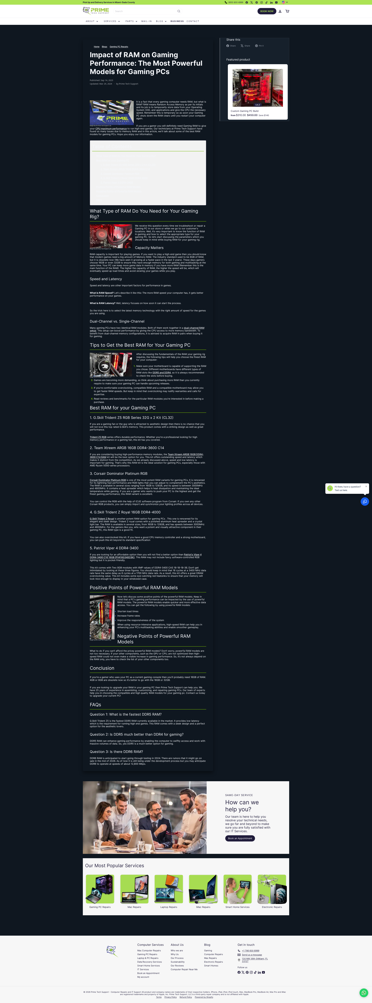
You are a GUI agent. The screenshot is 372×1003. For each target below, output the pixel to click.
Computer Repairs (213, 954)
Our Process (177, 958)
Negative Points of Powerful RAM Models (119, 191)
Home (96, 46)
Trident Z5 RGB (98, 437)
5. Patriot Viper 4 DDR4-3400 (117, 182)
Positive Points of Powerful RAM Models (118, 186)
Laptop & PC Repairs (147, 958)
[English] (285, 2)
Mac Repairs (210, 958)
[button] (364, 992)
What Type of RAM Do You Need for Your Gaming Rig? (126, 155)
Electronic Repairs (213, 961)
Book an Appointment (148, 973)
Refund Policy (186, 997)
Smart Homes (211, 965)
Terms (159, 997)
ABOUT (91, 21)
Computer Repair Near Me (184, 969)
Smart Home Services (148, 965)
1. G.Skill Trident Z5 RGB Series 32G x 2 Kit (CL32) (128, 164)
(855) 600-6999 (235, 2)
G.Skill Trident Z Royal (102, 518)
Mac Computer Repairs (149, 950)
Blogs (104, 46)
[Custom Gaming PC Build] (258, 92)
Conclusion (102, 195)
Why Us (175, 954)
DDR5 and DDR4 (162, 372)
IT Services (143, 969)
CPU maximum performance (111, 128)
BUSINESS (177, 21)
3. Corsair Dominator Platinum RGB (120, 173)
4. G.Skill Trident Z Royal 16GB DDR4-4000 (124, 177)
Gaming (208, 950)
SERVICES (111, 21)
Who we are (177, 950)
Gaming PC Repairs (119, 46)
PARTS (130, 21)
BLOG (160, 21)
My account (143, 977)
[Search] (178, 11)
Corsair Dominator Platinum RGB (108, 480)
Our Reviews (177, 965)
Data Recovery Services (149, 961)
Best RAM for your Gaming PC (112, 160)
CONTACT (193, 21)
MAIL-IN (146, 21)
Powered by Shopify (204, 997)
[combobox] (147, 11)
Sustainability (178, 961)
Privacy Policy (170, 997)
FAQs (99, 200)
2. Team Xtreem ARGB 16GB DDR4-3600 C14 (125, 169)
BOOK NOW (266, 11)
